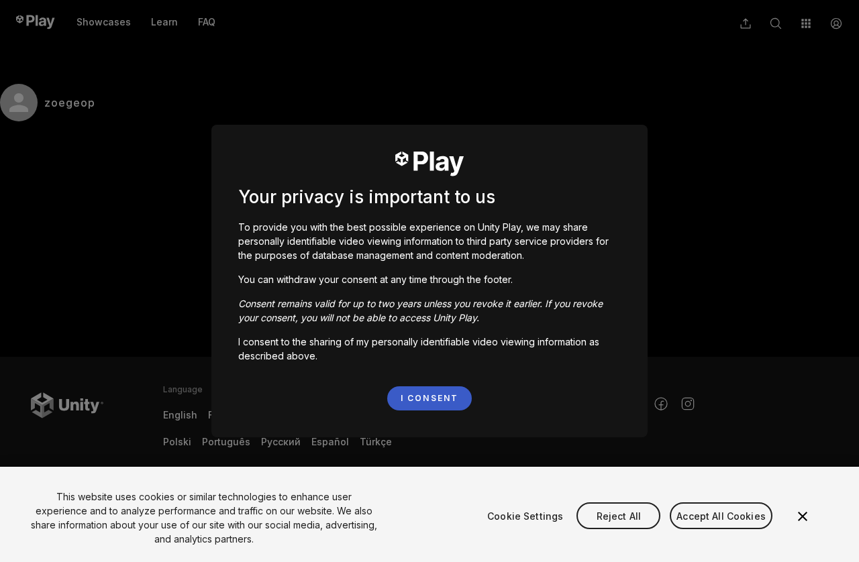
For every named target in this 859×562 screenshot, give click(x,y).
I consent (429, 398)
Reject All (619, 516)
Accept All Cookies (721, 516)
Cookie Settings (525, 516)
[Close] (803, 516)
